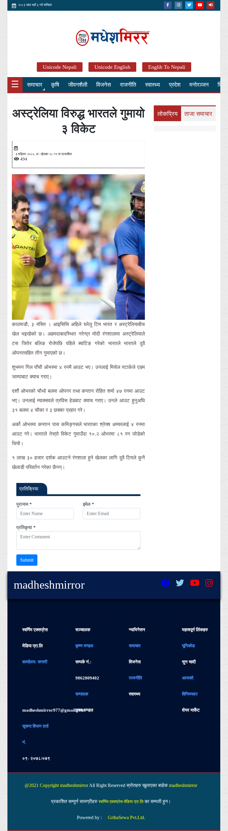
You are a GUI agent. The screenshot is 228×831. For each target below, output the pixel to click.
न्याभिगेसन (137, 629)
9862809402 (87, 670)
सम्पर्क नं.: (83, 662)
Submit (27, 559)
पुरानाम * (24, 504)
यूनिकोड (188, 645)
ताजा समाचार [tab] (198, 113)
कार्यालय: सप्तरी (34, 662)
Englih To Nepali (166, 67)
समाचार (34, 85)
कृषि (55, 85)
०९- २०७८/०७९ (36, 758)
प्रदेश (174, 85)
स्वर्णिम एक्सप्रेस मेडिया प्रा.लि (35, 637)
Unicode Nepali (60, 67)
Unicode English (112, 67)
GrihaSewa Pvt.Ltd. (126, 817)
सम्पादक (81, 694)
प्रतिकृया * (26, 527)
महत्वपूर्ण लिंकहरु (195, 629)
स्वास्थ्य (152, 85)
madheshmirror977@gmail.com (53, 710)
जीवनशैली (77, 85)
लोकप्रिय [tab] (167, 113)
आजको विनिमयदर (190, 686)
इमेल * (88, 504)
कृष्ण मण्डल (84, 645)
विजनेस (103, 85)
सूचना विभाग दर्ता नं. (35, 734)
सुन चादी (189, 662)
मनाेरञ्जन (199, 85)
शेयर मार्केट (191, 710)
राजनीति (128, 85)
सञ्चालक (82, 629)
